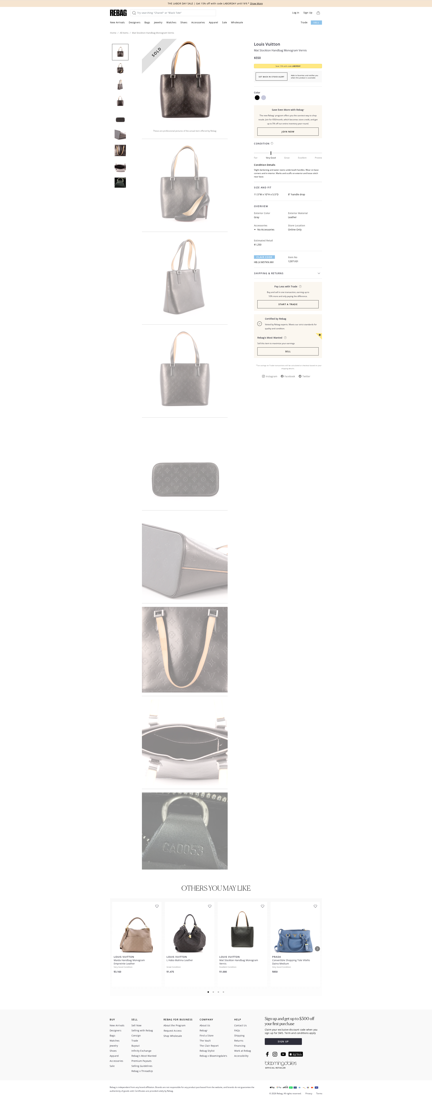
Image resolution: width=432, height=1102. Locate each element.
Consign (136, 1035)
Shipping (239, 1035)
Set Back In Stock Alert (271, 77)
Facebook (290, 376)
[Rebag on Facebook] (268, 1054)
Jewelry (158, 22)
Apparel (213, 22)
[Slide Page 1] (208, 992)
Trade (304, 22)
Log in (295, 12)
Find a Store (206, 1035)
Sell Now (136, 1025)
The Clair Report (209, 1045)
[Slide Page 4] (223, 992)
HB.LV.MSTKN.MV (264, 262)
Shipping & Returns (269, 273)
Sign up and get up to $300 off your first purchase (289, 1021)
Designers (134, 22)
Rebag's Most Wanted (144, 1055)
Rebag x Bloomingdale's (213, 1055)
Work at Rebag (242, 1050)
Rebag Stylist (207, 1050)
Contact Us (240, 1025)
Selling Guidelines (142, 1066)
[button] (185, 82)
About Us (205, 1025)
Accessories (198, 22)
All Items (124, 32)
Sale (224, 22)
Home (113, 32)
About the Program (174, 1025)
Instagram (271, 376)
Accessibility (241, 1055)
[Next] (317, 948)
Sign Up (307, 12)
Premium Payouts (141, 1060)
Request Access (173, 1030)
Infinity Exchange (141, 1050)
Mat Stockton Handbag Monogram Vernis (280, 50)
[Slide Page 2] (213, 992)
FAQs (237, 1030)
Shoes (183, 22)
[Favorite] (157, 906)
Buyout (135, 1045)
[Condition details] (272, 143)
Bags (147, 22)
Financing (240, 1045)
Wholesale (237, 22)
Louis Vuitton (267, 44)
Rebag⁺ (204, 1030)
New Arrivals (117, 22)
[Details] (300, 286)
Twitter (306, 376)
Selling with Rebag (142, 1030)
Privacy (308, 1093)
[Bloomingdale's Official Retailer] (281, 1064)
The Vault (205, 1040)
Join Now (288, 131)
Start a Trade (288, 304)
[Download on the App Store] (295, 1054)
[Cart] (318, 13)
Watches (171, 22)
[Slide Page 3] (218, 992)
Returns (238, 1040)
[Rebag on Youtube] (283, 1054)
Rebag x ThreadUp (142, 1071)
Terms (319, 1093)
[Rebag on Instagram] (275, 1054)
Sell (316, 22)
